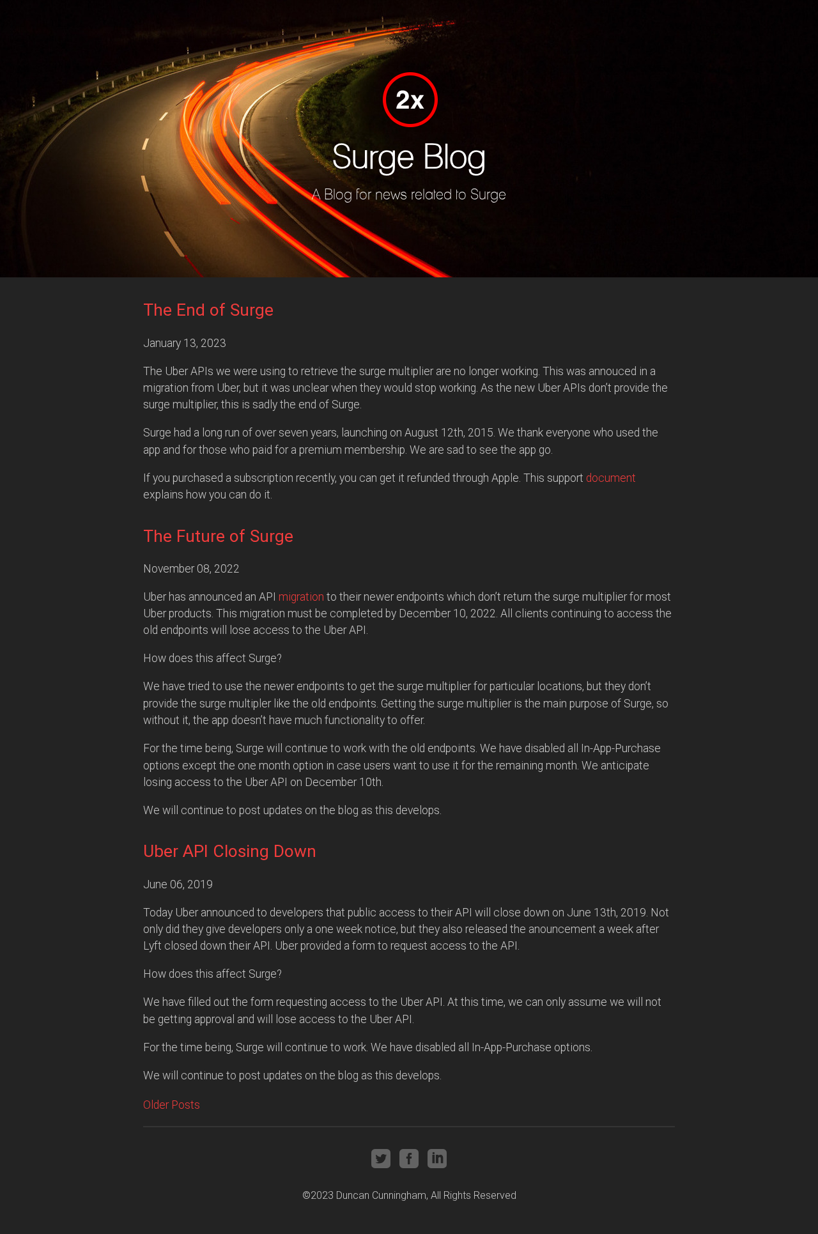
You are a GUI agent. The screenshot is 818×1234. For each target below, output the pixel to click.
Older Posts (171, 1105)
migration (301, 596)
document (611, 478)
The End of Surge (208, 310)
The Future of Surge (218, 536)
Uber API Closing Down (229, 851)
